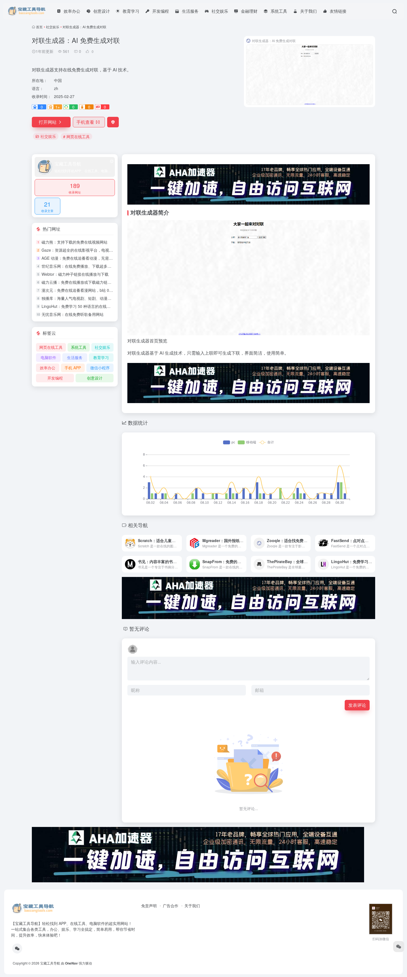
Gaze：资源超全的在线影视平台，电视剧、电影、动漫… (91, 250)
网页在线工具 (51, 347)
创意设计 (94, 378)
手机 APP (73, 367)
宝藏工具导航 (50, 963)
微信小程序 (100, 367)
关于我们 (192, 905)
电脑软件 (48, 357)
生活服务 (75, 357)
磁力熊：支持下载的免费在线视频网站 (74, 242)
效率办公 (47, 367)
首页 (39, 26)
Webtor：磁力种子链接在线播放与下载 (75, 274)
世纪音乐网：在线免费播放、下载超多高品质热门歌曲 (88, 266)
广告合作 (170, 905)
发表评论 (357, 705)
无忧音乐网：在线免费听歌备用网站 (73, 314)
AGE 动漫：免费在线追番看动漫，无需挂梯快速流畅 (87, 258)
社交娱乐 (52, 26)
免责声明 (149, 905)
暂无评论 (139, 628)
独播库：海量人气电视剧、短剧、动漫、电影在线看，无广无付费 (98, 298)
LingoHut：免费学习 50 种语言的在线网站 (78, 306)
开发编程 (55, 378)
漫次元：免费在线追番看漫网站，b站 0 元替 (80, 290)
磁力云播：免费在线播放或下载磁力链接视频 (80, 282)
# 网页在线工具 (76, 136)
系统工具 (78, 347)
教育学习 (101, 357)
